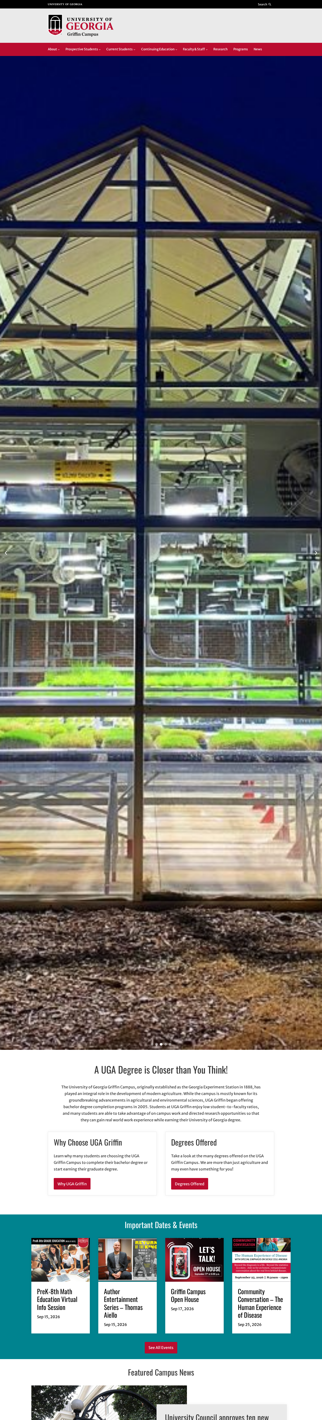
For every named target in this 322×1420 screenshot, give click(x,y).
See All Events (161, 1347)
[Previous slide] (5, 552)
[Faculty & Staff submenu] (207, 49)
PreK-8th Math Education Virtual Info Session (57, 1299)
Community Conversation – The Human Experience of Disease (260, 1303)
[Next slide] (316, 552)
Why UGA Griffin (72, 1184)
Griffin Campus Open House (188, 1295)
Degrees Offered (189, 1184)
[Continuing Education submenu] (176, 49)
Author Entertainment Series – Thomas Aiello (123, 1303)
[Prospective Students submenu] (100, 49)
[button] (152, 1044)
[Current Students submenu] (134, 49)
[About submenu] (59, 49)
